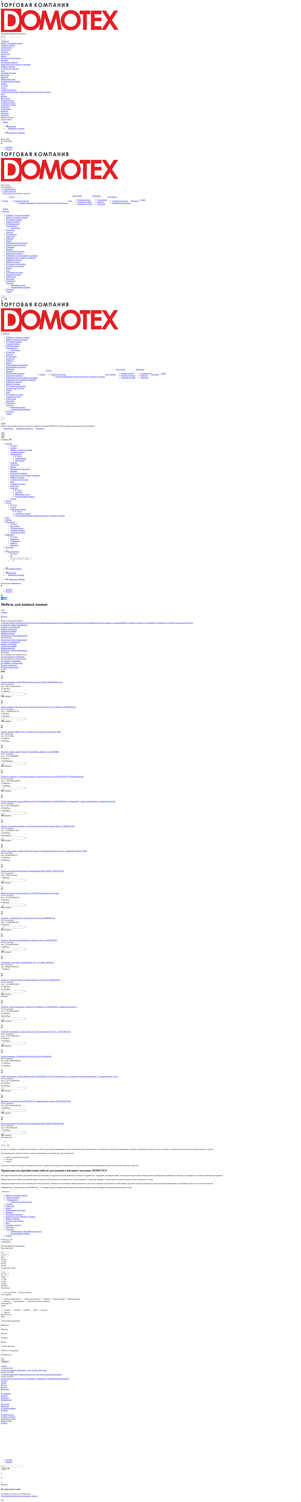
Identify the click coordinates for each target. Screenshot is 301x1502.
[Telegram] (5, 598)
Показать (5, 1362)
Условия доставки (8, 1417)
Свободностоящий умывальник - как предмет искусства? (24, 1370)
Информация (6, 1400)
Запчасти (18, 492)
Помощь (4, 1410)
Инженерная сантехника (57, 623)
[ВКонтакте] (2, 598)
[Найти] (3, 38)
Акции (3, 1383)
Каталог (13, 448)
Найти (4, 1469)
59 (8, 1145)
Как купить (15, 526)
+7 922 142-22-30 (8, 193)
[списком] (3, 669)
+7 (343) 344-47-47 (9, 191)
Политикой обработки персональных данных (19, 1496)
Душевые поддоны (164, 623)
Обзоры (4, 1423)
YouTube (9, 147)
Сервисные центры (23, 514)
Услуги (13, 507)
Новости (4, 1396)
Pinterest (9, 149)
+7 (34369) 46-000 (9, 189)
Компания (14, 539)
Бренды (4, 1387)
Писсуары (176, 623)
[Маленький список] (2, 672)
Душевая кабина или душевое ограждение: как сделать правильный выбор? (31, 1374)
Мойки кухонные (128, 623)
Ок (2, 1500)
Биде (154, 623)
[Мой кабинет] (2, 422)
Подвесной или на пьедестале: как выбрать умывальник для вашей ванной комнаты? (35, 1379)
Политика (5, 1406)
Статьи (4, 1366)
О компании (6, 1394)
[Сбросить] (2, 1359)
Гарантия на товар (8, 1419)
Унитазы (29, 623)
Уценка (190, 623)
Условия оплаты (7, 1415)
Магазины (5, 1404)
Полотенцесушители (82, 623)
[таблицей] (5, 669)
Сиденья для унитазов (144, 623)
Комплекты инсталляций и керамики (106, 623)
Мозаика (70, 623)
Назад (15, 446)
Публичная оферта (8, 1408)
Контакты (5, 1398)
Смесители (37, 623)
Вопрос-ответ (6, 1421)
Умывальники (20, 458)
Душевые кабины (8, 623)
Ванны (45, 623)
